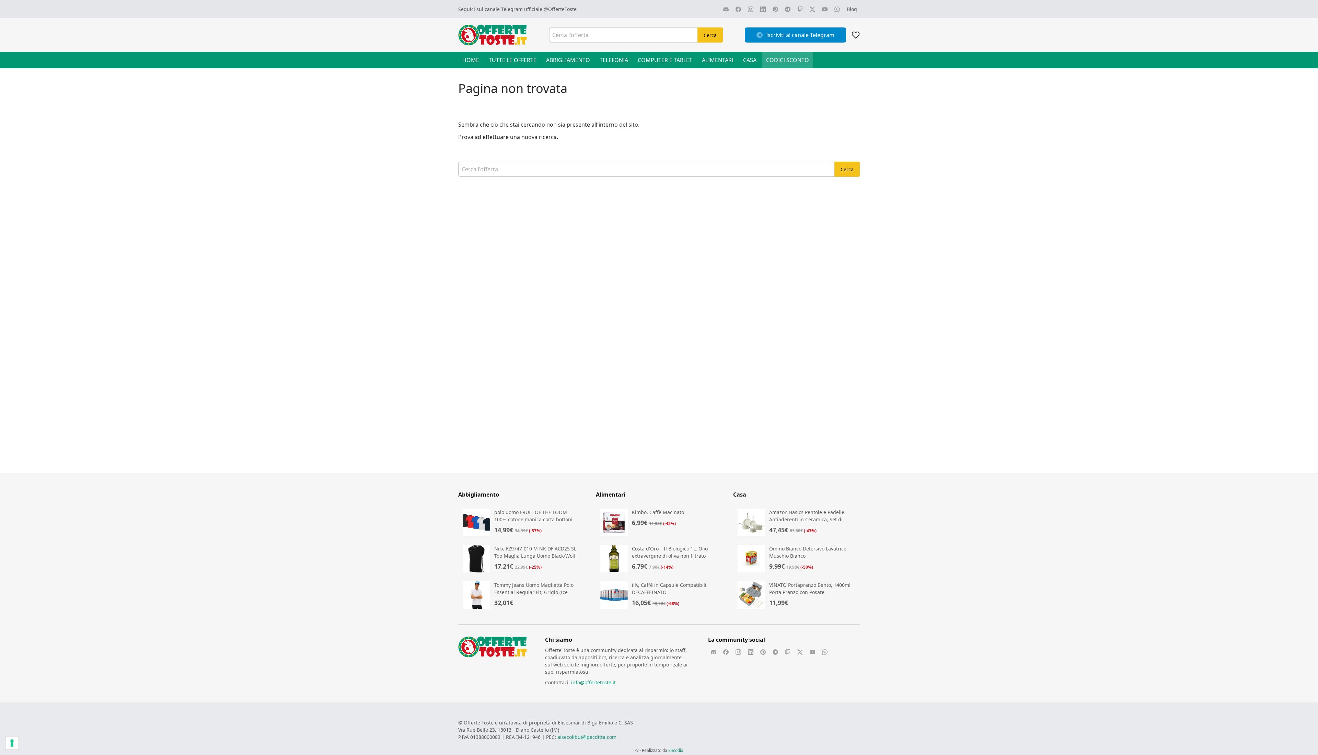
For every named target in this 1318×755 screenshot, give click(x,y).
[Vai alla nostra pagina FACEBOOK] (738, 9)
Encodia (675, 750)
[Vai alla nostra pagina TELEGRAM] (787, 9)
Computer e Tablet (665, 60)
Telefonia (614, 60)
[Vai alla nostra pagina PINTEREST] (775, 9)
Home (470, 60)
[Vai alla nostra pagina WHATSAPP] (837, 9)
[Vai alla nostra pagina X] (812, 9)
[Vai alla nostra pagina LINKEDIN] (763, 9)
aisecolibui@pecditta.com (586, 737)
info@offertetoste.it (593, 682)
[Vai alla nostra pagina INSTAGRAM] (750, 9)
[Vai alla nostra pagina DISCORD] (725, 9)
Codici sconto (787, 60)
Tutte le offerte (512, 60)
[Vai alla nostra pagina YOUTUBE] (824, 9)
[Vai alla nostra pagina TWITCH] (800, 9)
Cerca (710, 35)
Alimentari (717, 60)
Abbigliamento (568, 60)
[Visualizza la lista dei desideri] (856, 35)
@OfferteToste (560, 9)
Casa (749, 60)
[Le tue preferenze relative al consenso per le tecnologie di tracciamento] (12, 743)
